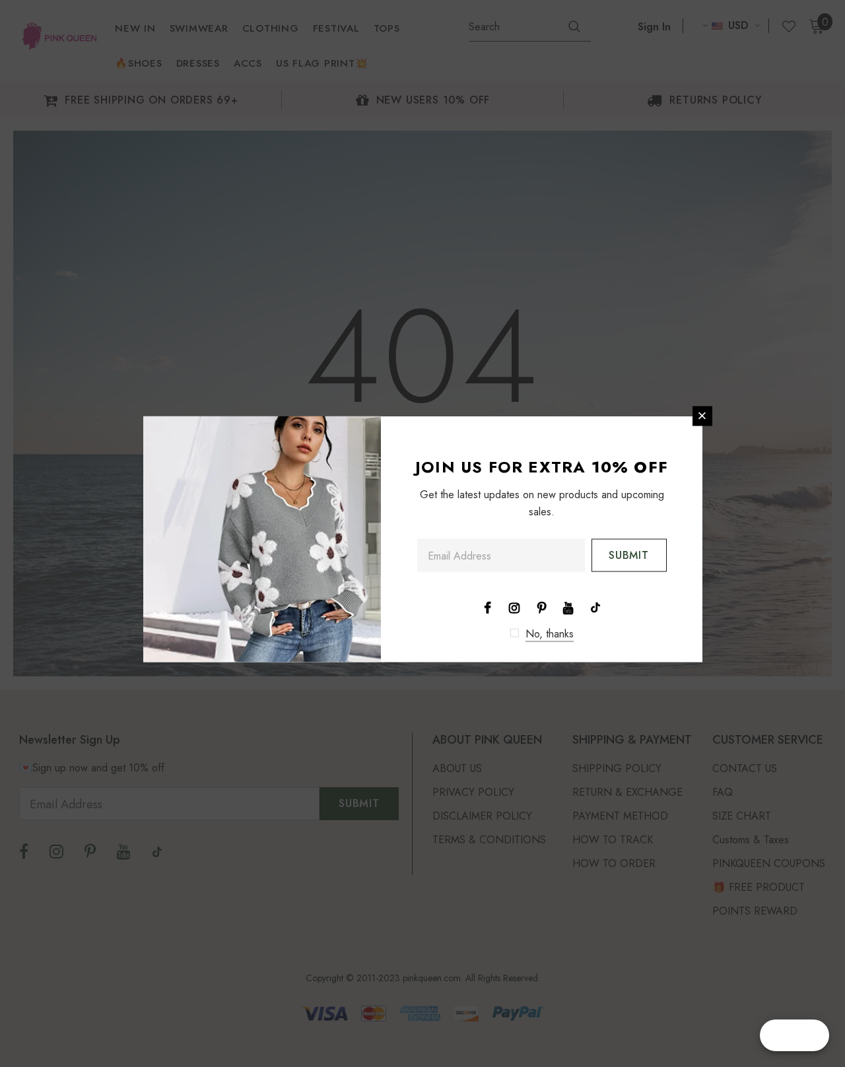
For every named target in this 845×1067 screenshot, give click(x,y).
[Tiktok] (595, 606)
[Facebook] (487, 606)
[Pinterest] (541, 606)
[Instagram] (514, 606)
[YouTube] (568, 606)
